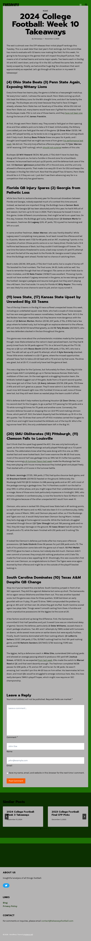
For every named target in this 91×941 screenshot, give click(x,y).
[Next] (84, 816)
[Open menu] (80, 5)
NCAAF (45, 10)
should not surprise (52, 147)
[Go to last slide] (7, 816)
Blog (5, 902)
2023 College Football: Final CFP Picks (65, 813)
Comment (12, 737)
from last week (45, 660)
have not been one (73, 113)
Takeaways (38, 39)
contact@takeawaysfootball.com (57, 921)
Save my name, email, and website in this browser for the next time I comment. (46, 772)
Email (9, 765)
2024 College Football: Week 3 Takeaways (20, 813)
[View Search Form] (86, 5)
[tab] (40, 828)
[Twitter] (6, 885)
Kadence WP (28, 934)
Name (9, 751)
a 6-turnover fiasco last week (38, 461)
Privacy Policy (10, 906)
